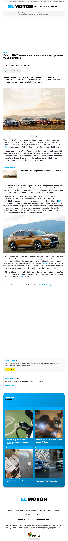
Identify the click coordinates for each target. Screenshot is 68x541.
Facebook (39, 285)
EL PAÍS (21, 404)
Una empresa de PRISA (34, 534)
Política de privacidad (19, 510)
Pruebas (5, 52)
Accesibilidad (51, 510)
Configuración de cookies (31, 510)
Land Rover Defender (46, 1)
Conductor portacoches (59, 1)
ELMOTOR (8, 404)
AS (25, 404)
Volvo (23, 276)
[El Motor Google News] (40, 515)
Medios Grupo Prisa (34, 539)
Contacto (57, 510)
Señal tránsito (13, 1)
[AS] (41, 7)
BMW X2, (6, 147)
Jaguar (44, 263)
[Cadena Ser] (61, 7)
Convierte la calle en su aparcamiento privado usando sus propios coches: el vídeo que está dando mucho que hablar (49, 441)
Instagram (50, 285)
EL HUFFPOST (15, 404)
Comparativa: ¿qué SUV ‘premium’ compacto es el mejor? (40, 171)
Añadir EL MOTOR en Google (14, 71)
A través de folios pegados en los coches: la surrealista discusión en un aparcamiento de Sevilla (18, 480)
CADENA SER (30, 404)
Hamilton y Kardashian (33, 1)
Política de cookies (42, 510)
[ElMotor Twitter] (33, 515)
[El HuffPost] (54, 7)
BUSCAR (10, 385)
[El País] (36, 7)
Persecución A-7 (22, 1)
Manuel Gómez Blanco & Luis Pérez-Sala (18, 65)
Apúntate (10, 369)
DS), (59, 201)
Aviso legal (10, 510)
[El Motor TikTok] (37, 515)
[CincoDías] (47, 7)
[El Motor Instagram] (35, 515)
